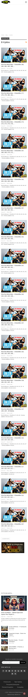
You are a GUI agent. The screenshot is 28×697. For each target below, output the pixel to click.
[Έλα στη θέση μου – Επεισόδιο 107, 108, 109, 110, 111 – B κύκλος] (14, 514)
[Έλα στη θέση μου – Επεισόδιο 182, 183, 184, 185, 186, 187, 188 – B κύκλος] (14, 55)
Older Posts (5, 538)
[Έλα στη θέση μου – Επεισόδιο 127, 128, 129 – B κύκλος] (14, 399)
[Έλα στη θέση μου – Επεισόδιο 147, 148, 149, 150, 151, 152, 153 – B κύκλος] (14, 256)
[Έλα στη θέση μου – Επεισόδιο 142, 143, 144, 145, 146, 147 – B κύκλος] (14, 284)
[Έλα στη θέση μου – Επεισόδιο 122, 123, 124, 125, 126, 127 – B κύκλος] (14, 428)
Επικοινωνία (7, 682)
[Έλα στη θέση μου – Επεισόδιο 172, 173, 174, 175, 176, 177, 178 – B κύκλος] (14, 112)
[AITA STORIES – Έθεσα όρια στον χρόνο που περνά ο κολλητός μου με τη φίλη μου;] (14, 603)
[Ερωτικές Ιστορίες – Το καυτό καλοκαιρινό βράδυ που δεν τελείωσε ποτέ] (4, 641)
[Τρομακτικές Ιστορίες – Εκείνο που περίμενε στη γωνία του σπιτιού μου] (4, 635)
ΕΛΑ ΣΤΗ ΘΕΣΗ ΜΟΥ (6, 61)
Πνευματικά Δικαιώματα (12, 684)
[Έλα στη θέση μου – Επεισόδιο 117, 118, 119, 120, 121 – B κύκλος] (14, 457)
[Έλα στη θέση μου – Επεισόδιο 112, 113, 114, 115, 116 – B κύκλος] (14, 485)
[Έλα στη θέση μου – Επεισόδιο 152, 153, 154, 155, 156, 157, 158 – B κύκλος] (14, 227)
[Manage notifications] (24, 693)
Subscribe (23, 662)
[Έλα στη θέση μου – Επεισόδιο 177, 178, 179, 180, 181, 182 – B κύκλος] (14, 83)
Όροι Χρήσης (18, 682)
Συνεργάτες (20, 687)
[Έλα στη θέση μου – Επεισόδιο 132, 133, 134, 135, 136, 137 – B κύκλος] (14, 342)
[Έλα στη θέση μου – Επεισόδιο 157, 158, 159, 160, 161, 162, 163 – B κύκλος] (14, 198)
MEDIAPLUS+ (18, 694)
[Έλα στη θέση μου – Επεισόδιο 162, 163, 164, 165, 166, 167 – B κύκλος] (14, 169)
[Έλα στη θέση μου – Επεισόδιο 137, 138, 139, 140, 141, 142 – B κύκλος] (14, 313)
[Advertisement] (14, 19)
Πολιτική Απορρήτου (7, 687)
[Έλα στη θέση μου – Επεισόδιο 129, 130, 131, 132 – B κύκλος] (14, 371)
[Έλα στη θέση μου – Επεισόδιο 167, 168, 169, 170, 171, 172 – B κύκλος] (14, 141)
